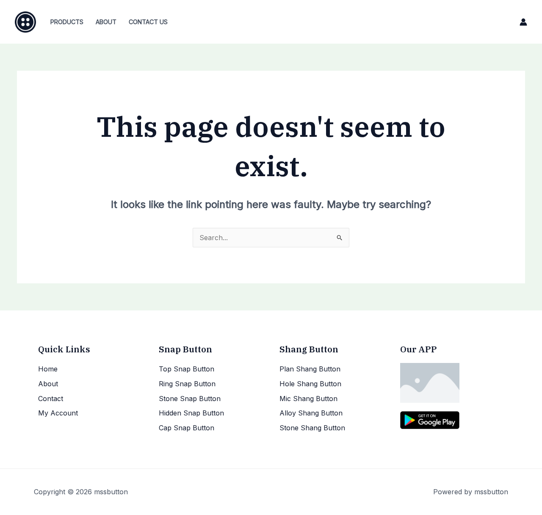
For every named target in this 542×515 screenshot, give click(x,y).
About (106, 21)
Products (66, 21)
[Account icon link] (523, 22)
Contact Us (148, 21)
